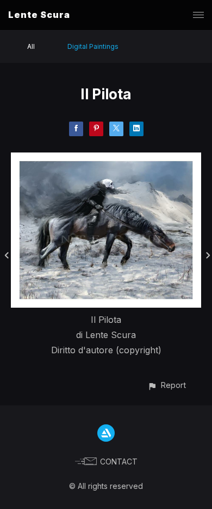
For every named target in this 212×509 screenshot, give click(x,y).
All (31, 46)
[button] (166, 385)
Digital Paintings (93, 46)
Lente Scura (39, 14)
